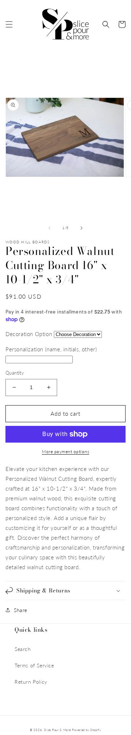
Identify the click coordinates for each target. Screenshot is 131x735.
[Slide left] (49, 228)
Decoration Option (28, 334)
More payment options (65, 451)
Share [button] (20, 610)
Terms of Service (34, 665)
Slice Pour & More (57, 730)
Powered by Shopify (86, 730)
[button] (9, 24)
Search (23, 649)
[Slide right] (82, 228)
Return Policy (31, 682)
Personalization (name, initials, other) (51, 349)
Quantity (14, 373)
